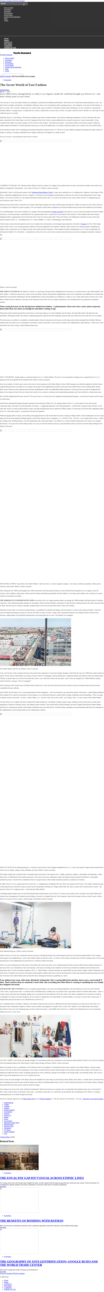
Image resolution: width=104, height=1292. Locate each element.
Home (2, 76)
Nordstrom (7, 1128)
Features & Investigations (12, 17)
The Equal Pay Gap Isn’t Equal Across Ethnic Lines (42, 1178)
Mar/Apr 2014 (8, 1126)
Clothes (6, 1104)
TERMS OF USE (10, 48)
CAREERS (8, 46)
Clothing (7, 1106)
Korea (6, 1119)
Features (6, 1113)
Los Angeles (8, 1121)
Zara (5, 1133)
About (6, 38)
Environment (8, 13)
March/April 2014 (29, 1099)
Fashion (6, 1108)
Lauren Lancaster (57, 212)
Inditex (6, 1117)
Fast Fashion (8, 1112)
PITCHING (8, 44)
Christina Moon (4, 90)
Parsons (83, 224)
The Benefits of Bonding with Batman (31, 1220)
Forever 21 (7, 1115)
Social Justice (8, 15)
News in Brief (8, 8)
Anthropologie (8, 1103)
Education (7, 11)
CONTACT (8, 42)
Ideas (5, 19)
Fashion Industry (9, 1110)
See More (3, 1186)
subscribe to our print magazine (93, 1099)
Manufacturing (9, 1124)
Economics (7, 9)
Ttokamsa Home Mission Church (42, 192)
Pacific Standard (45, 1099)
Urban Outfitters (9, 1132)
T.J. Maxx (7, 1130)
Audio (6, 20)
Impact (6, 40)
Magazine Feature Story (11, 1123)
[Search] (23, 3)
